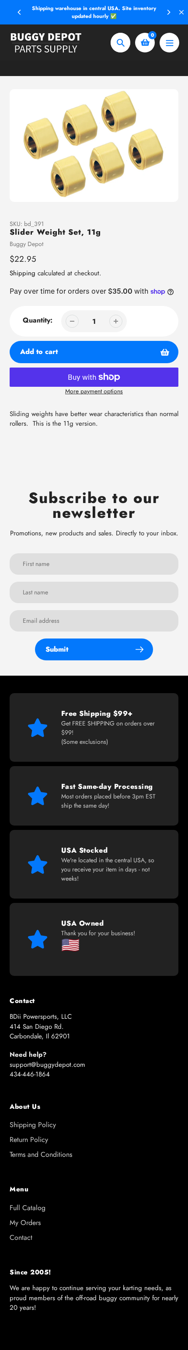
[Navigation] (169, 42)
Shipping (22, 273)
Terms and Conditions (41, 1154)
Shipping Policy (33, 1125)
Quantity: (37, 320)
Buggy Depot (26, 243)
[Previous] (19, 12)
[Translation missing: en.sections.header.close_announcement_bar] (181, 12)
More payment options (94, 391)
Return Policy (29, 1140)
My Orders (25, 1223)
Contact (21, 1237)
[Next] (168, 12)
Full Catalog (27, 1208)
